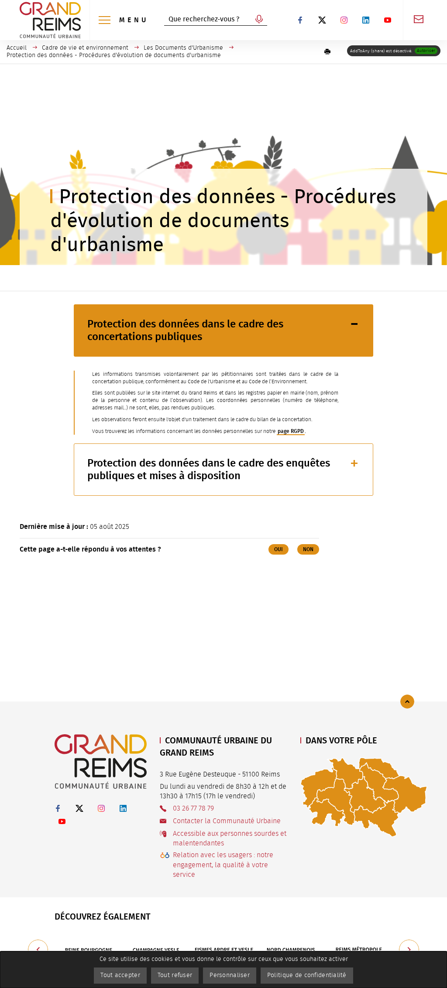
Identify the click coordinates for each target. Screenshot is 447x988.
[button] (327, 51)
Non (308, 549)
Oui (278, 549)
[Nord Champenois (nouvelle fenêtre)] (291, 949)
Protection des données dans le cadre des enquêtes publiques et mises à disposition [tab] (208, 469)
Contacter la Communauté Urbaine (227, 821)
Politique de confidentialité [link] (307, 975)
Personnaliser (230, 975)
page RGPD (291, 431)
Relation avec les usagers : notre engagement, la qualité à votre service (223, 865)
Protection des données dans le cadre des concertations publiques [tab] (185, 330)
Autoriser (426, 50)
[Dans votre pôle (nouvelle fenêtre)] (363, 797)
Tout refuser (175, 975)
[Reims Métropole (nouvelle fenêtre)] (359, 949)
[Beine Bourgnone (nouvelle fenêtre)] (88, 949)
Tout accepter (120, 975)
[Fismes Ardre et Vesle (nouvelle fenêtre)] (224, 949)
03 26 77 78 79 (193, 808)
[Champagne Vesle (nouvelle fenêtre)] (156, 949)
